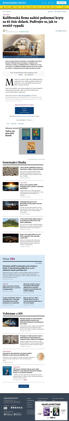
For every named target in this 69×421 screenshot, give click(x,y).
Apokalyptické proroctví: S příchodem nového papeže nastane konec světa (31, 203)
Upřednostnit (30, 74)
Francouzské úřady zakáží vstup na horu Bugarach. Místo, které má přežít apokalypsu (31, 220)
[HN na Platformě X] (11, 407)
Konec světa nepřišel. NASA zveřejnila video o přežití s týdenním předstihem (31, 186)
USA (12, 259)
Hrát (26, 138)
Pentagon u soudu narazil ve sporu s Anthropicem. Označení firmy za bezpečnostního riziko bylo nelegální (32, 337)
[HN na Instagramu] (15, 407)
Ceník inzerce (29, 406)
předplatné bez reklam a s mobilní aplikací (25, 116)
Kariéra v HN (29, 404)
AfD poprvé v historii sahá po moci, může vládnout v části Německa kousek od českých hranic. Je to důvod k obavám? (27, 371)
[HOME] (3, 7)
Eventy (53, 400)
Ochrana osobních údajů (43, 398)
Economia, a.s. (12, 400)
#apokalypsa (21, 123)
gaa (7, 30)
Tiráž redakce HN (30, 400)
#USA (8, 123)
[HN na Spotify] (19, 407)
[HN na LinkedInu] (17, 407)
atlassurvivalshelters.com (27, 56)
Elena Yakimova (7, 351)
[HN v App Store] (18, 414)
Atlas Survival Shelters (24, 95)
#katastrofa (14, 123)
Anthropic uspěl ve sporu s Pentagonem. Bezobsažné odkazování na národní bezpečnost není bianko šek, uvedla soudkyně (32, 287)
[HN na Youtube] (21, 407)
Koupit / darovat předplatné (58, 398)
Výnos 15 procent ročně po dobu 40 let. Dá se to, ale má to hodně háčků (11, 287)
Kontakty (29, 398)
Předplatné (61, 2)
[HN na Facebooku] (13, 407)
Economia (29, 402)
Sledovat (21, 74)
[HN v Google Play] (8, 414)
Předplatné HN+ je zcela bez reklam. (38, 159)
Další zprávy (23, 386)
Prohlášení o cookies (42, 400)
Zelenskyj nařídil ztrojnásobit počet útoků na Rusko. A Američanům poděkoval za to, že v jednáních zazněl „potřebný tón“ (20, 268)
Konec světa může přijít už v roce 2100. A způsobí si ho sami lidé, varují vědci (30, 236)
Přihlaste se (29, 120)
